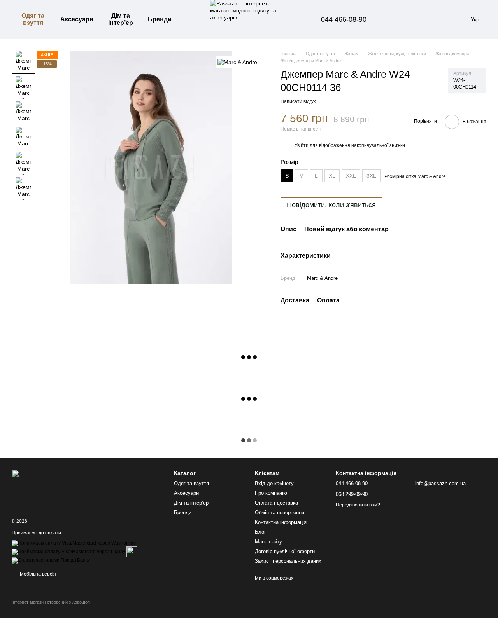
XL (332, 176)
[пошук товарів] (191, 19)
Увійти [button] (302, 145)
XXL (351, 176)
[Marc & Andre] (237, 62)
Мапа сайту (268, 542)
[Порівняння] (396, 19)
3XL (371, 176)
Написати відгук (298, 101)
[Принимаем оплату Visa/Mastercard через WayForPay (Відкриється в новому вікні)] (74, 543)
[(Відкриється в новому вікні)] (131, 551)
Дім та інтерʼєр (120, 19)
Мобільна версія (37, 574)
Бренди (160, 19)
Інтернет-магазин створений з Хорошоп (51, 602)
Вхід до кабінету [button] (274, 483)
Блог (260, 532)
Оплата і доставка (276, 503)
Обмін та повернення (279, 512)
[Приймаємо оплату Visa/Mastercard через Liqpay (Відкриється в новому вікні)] (68, 551)
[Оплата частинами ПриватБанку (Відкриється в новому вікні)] (51, 560)
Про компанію (271, 493)
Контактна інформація (281, 522)
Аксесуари (76, 19)
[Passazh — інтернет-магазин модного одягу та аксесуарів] (50, 488)
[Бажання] (416, 19)
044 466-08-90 (343, 19)
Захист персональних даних (288, 561)
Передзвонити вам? (358, 505)
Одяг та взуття (32, 19)
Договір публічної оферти (285, 551)
